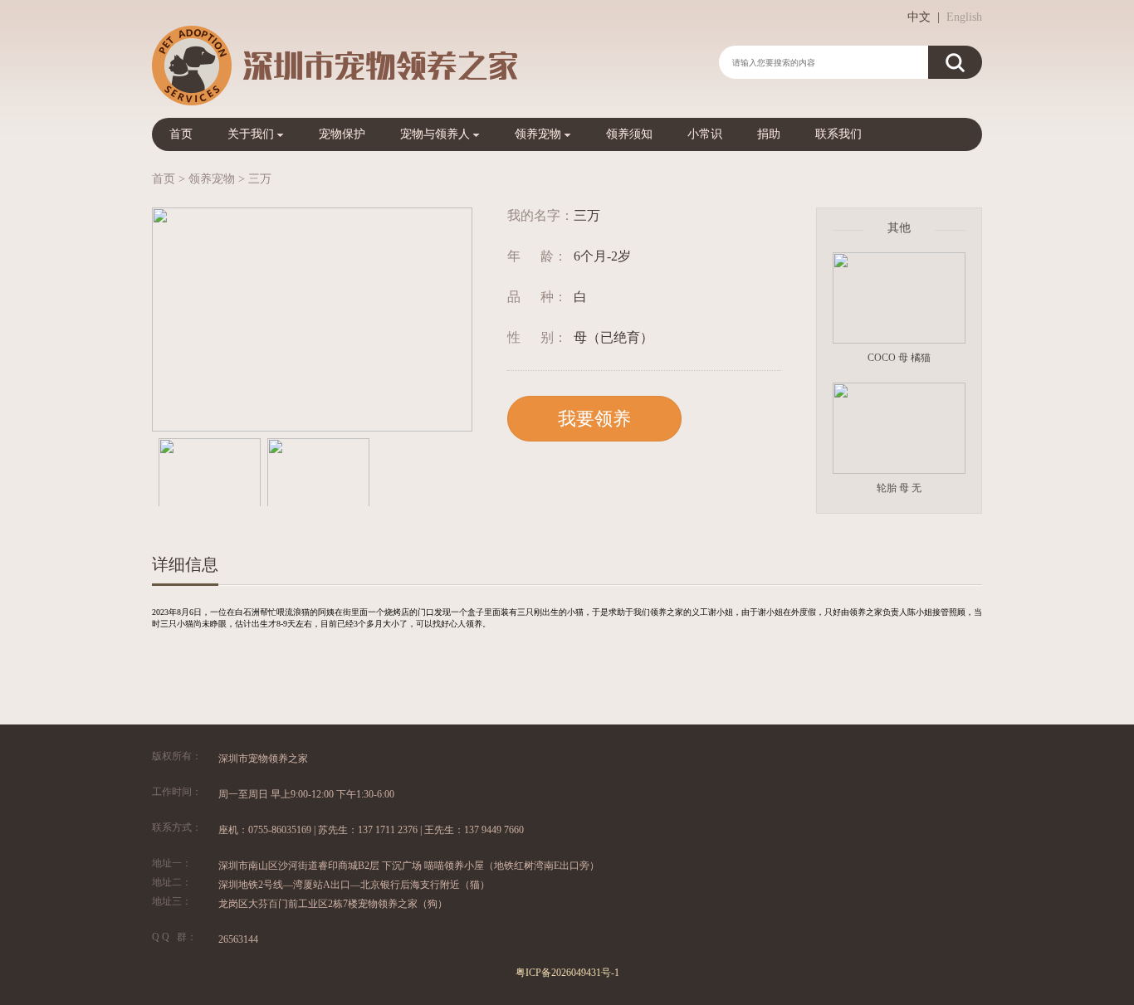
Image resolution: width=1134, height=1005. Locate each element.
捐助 (768, 134)
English (964, 17)
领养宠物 (538, 134)
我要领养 (594, 418)
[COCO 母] (899, 298)
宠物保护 (342, 134)
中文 (919, 17)
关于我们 (250, 134)
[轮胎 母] (899, 429)
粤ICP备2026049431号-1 (567, 972)
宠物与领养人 (435, 134)
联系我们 (838, 134)
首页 (181, 134)
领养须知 (629, 134)
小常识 (704, 134)
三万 (259, 179)
